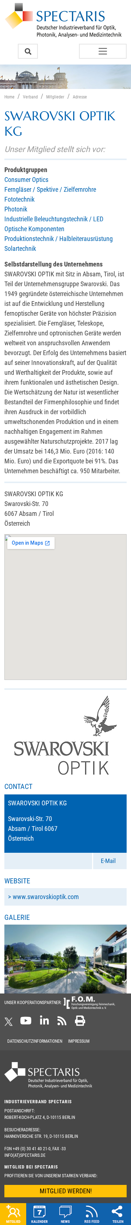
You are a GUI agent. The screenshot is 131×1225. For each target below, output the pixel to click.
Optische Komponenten (34, 229)
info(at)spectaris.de (24, 1155)
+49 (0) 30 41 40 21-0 (32, 1148)
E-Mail (108, 860)
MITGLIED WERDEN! (66, 1191)
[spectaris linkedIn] (44, 1023)
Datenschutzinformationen (34, 1041)
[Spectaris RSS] (62, 1023)
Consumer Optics (26, 179)
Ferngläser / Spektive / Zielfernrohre (50, 189)
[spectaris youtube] (25, 1023)
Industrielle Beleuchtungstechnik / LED (53, 219)
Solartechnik (20, 248)
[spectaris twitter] (9, 1023)
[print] (80, 1023)
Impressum (79, 1041)
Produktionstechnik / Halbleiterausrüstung (58, 238)
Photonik (15, 209)
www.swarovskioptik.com (46, 897)
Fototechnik (19, 199)
